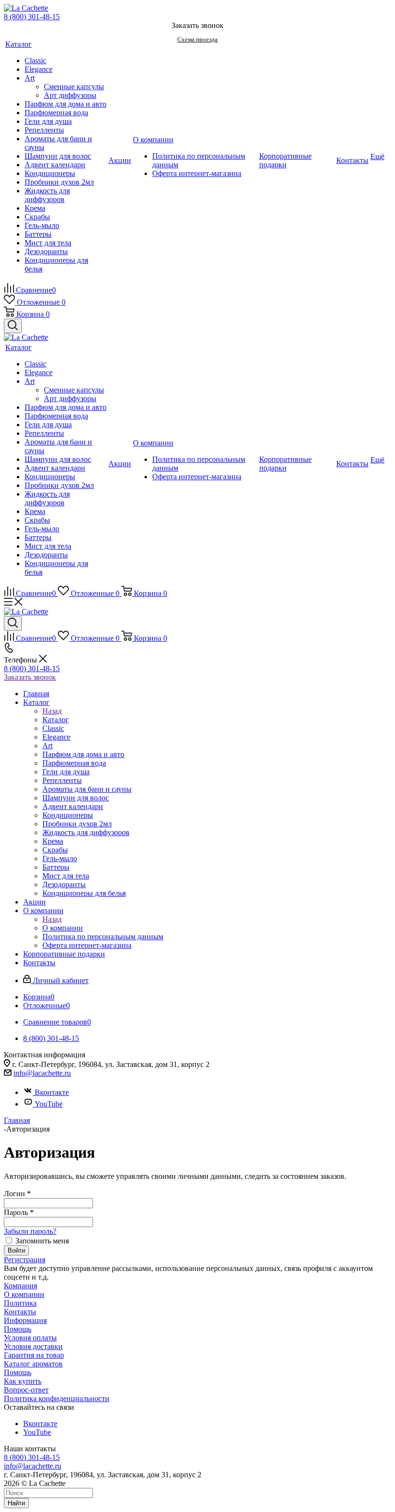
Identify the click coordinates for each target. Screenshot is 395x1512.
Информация (25, 1320)
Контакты (20, 1312)
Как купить (22, 1381)
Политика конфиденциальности (56, 1398)
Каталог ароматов (33, 1364)
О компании (62, 928)
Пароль (19, 1212)
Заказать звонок (30, 677)
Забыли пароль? (30, 1231)
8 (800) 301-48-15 (32, 17)
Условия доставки (33, 1346)
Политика (20, 1303)
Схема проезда (197, 39)
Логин (17, 1193)
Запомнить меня (42, 1241)
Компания (20, 1286)
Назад (52, 711)
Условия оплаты (30, 1338)
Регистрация (24, 1260)
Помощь (17, 1329)
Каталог (55, 720)
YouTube (49, 1104)
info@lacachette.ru (42, 1073)
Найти (16, 1503)
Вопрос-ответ (26, 1390)
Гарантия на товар (34, 1355)
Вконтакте (52, 1092)
